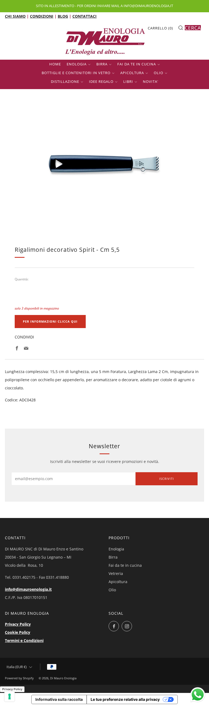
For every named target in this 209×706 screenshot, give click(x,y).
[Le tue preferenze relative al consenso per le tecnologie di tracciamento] (9, 696)
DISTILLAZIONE (65, 81)
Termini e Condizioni (24, 640)
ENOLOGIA (77, 64)
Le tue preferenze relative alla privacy (125, 699)
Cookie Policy (17, 632)
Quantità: (22, 279)
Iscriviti (166, 479)
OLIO (158, 72)
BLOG (63, 16)
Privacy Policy (18, 624)
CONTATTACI (84, 16)
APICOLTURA (132, 72)
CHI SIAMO (15, 16)
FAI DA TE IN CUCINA (136, 64)
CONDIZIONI (41, 16)
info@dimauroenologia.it (28, 589)
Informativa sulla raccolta (59, 699)
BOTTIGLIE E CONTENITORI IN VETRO (76, 72)
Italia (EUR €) (17, 667)
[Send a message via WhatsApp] (197, 694)
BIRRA (101, 64)
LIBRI (128, 81)
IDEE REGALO (101, 81)
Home (55, 64)
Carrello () (160, 28)
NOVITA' (150, 81)
